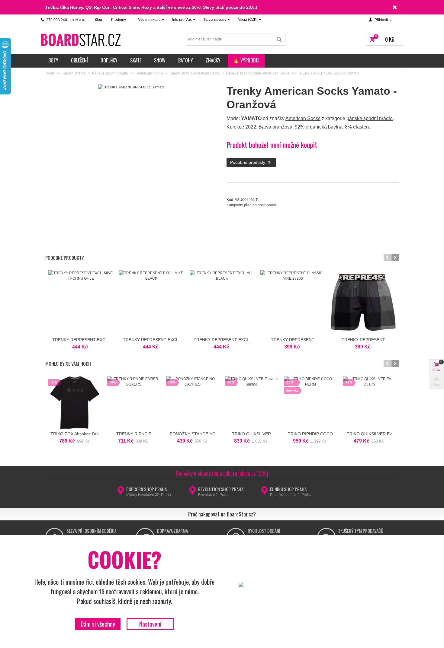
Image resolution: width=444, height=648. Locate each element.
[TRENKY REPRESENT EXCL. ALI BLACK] (222, 302)
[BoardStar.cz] (81, 39)
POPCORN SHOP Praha (146, 489)
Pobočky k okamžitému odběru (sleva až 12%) (222, 473)
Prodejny (118, 19)
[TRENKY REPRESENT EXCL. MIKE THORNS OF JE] (80, 302)
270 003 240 (65, 20)
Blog (98, 19)
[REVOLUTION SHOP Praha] (192, 492)
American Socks (302, 118)
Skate (135, 60)
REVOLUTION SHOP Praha (220, 489)
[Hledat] (279, 39)
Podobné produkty (248, 162)
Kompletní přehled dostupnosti (252, 205)
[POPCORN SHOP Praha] (121, 492)
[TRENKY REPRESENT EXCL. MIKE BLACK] (151, 302)
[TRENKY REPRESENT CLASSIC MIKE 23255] (363, 302)
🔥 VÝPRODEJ (246, 60)
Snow (160, 60)
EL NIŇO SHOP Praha (288, 489)
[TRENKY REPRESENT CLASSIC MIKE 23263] (292, 302)
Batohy (185, 60)
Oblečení (79, 60)
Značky (213, 60)
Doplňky (109, 60)
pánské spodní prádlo (369, 118)
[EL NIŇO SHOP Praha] (264, 492)
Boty (53, 60)
